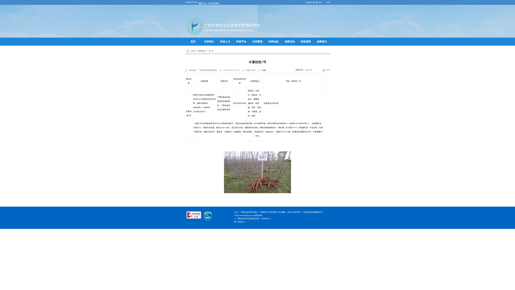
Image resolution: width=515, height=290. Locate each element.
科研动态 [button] (273, 41)
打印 (328, 70)
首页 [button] (193, 41)
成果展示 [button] (322, 41)
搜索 (310, 2)
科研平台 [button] (241, 41)
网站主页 (319, 2)
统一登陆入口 (240, 222)
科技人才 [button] (225, 41)
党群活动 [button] (290, 41)
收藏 (264, 70)
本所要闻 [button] (257, 41)
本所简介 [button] (209, 41)
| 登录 (328, 2)
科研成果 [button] (306, 41)
